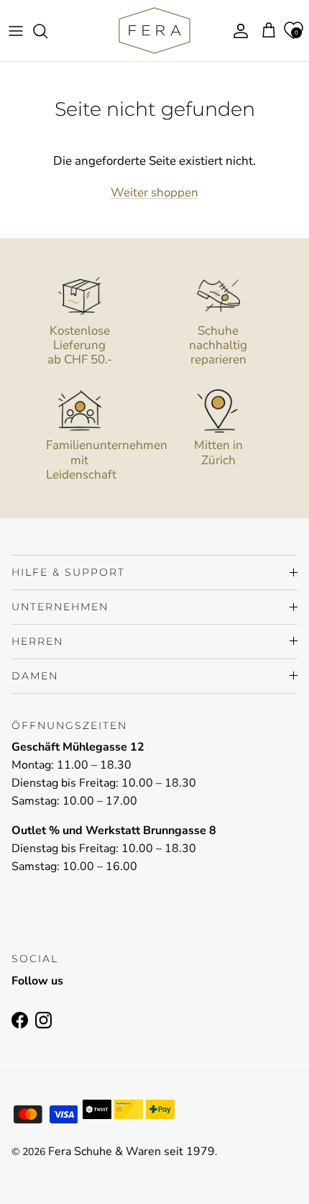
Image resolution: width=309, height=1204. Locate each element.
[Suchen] (47, 31)
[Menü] (16, 31)
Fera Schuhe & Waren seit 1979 (131, 1151)
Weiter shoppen (154, 192)
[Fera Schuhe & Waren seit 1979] (154, 30)
